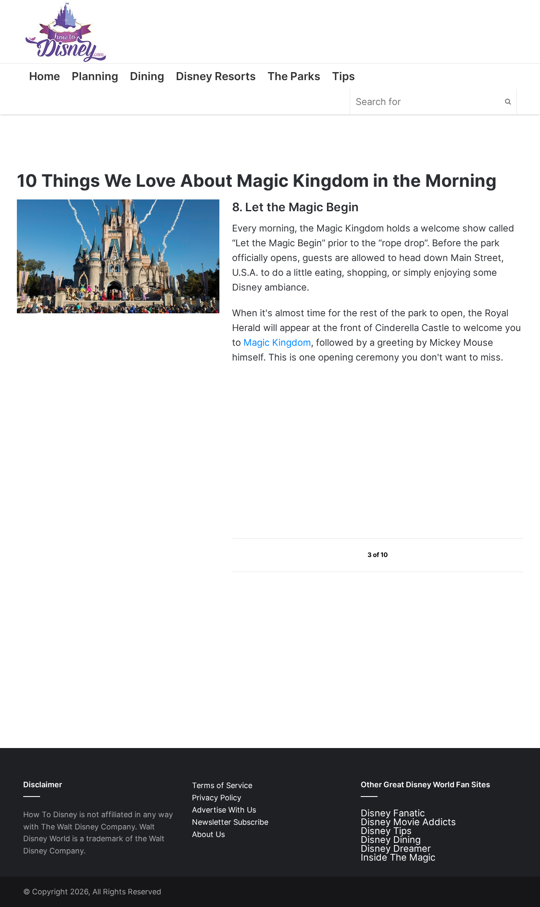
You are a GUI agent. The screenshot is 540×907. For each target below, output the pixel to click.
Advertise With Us (224, 809)
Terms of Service (222, 785)
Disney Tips (386, 830)
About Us (208, 834)
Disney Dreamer (396, 848)
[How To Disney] (65, 31)
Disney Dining (391, 839)
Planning (95, 76)
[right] (407, 555)
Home (44, 76)
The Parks (293, 76)
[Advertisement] (295, 450)
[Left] (348, 555)
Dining (147, 76)
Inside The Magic (398, 857)
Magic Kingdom (277, 342)
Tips (343, 76)
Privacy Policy (216, 797)
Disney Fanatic (393, 812)
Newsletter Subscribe (230, 822)
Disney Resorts (216, 76)
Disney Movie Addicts (408, 821)
